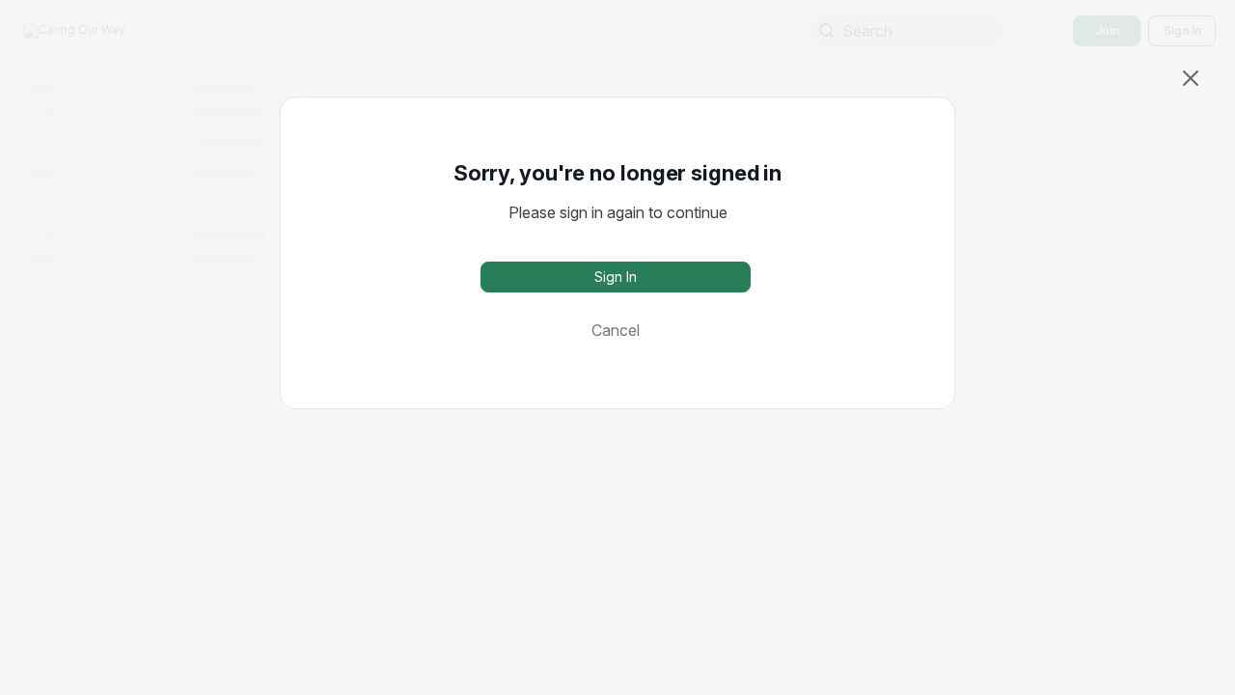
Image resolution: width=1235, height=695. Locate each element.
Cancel (615, 330)
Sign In (615, 276)
